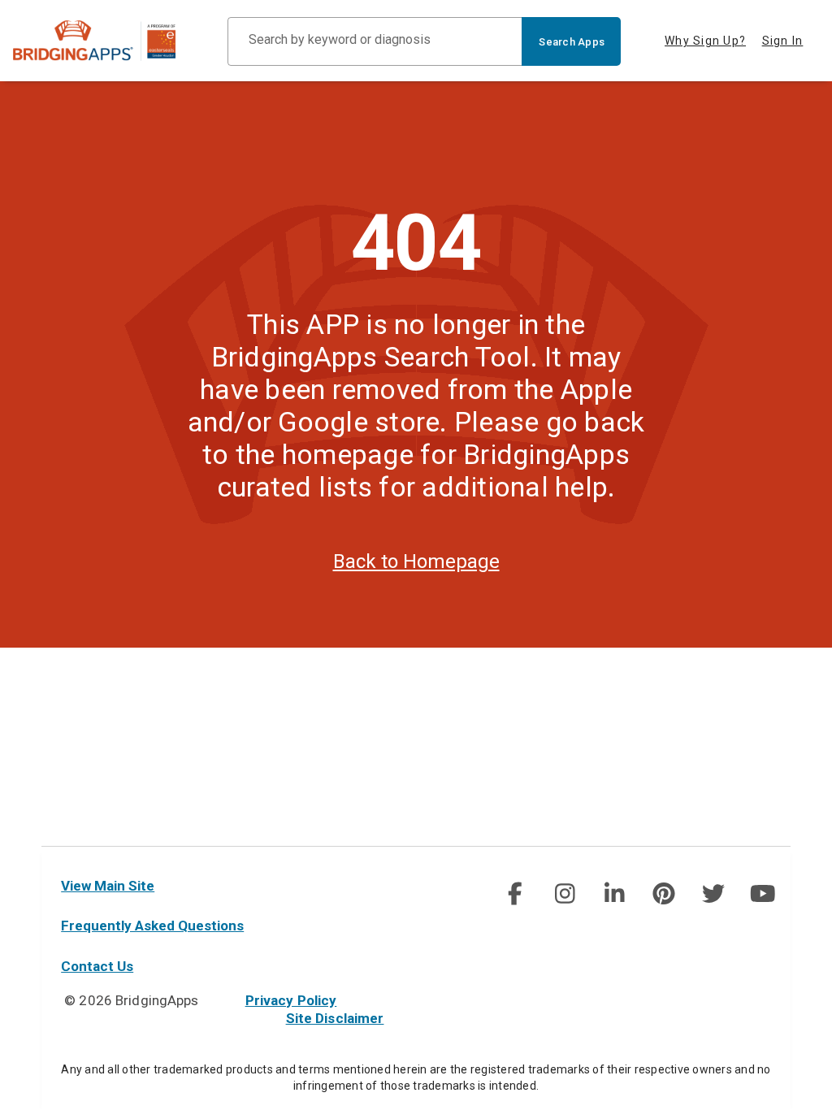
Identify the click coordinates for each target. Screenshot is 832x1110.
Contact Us (97, 966)
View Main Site (107, 886)
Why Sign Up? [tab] (705, 40)
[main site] (107, 40)
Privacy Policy (291, 1000)
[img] (515, 893)
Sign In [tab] (783, 40)
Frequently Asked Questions (152, 925)
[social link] (515, 894)
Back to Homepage (416, 561)
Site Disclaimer (335, 1018)
